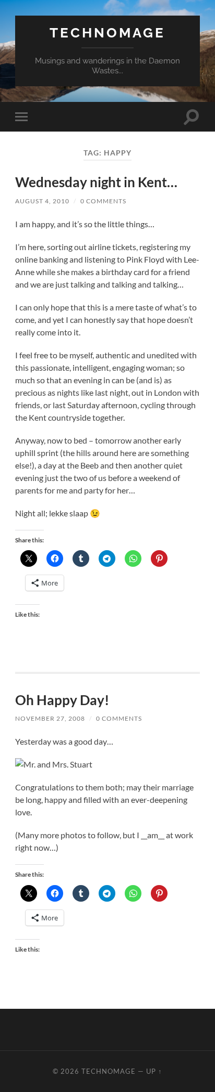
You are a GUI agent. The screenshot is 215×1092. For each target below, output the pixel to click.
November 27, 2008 (50, 718)
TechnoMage (107, 32)
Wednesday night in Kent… (96, 182)
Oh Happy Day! (62, 700)
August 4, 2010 (42, 201)
